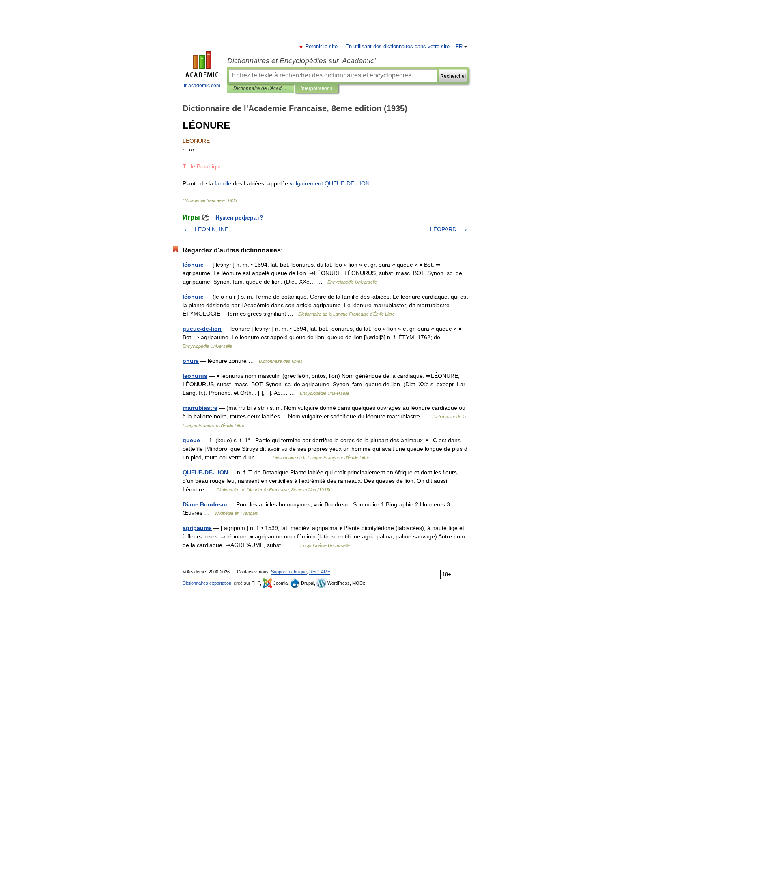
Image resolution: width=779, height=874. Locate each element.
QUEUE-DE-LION (205, 472)
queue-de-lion (202, 328)
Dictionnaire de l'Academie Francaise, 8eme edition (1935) (260, 88)
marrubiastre (200, 408)
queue (191, 440)
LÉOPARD (443, 229)
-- (347, 183)
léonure (193, 264)
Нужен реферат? (239, 217)
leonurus (195, 375)
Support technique (289, 571)
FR (459, 47)
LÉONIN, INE (211, 229)
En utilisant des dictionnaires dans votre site (397, 47)
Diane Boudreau (205, 504)
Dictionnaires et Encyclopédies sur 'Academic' (301, 61)
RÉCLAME (319, 571)
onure (191, 360)
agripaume (197, 528)
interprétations (316, 88)
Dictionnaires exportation (207, 583)
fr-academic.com (202, 85)
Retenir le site (322, 47)
